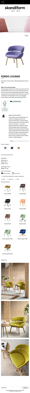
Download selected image (7, 154)
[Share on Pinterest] (26, 141)
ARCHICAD (10, 179)
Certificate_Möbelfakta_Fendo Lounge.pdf (13, 176)
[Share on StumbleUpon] (18, 141)
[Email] (28, 141)
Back (27, 35)
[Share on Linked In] (20, 141)
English (18, 10)
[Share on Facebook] (14, 141)
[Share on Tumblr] (24, 141)
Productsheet (6, 173)
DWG (4, 179)
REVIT (18, 179)
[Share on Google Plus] (22, 141)
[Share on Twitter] (16, 141)
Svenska (13, 10)
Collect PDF (17, 173)
